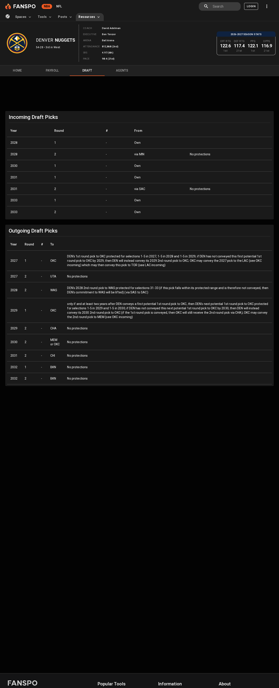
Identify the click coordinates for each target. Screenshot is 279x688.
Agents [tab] (122, 70)
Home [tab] (17, 70)
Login (251, 6)
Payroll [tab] (52, 70)
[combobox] (225, 6)
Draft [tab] (87, 70)
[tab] (24, 17)
